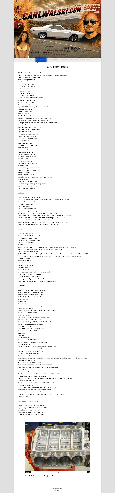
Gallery (62, 60)
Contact (82, 60)
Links (88, 60)
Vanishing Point (52, 60)
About (32, 60)
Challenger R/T (41, 60)
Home (27, 60)
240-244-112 (53, 347)
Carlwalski (60, 488)
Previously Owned (72, 60)
